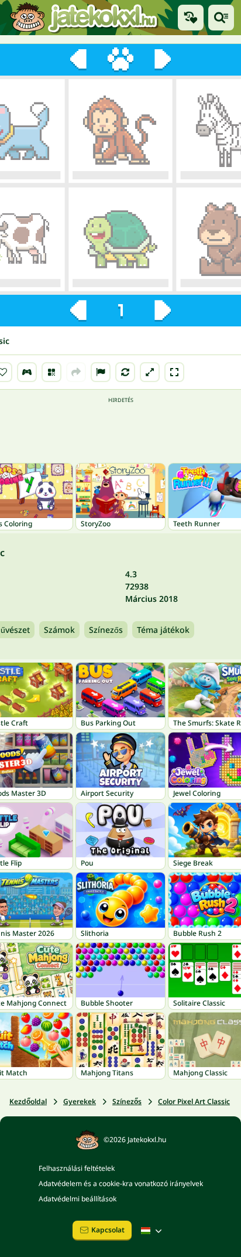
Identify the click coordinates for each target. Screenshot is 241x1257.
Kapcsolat (108, 1230)
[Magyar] (152, 1231)
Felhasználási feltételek (77, 1168)
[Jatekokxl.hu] (83, 17)
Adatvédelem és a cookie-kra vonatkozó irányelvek (121, 1183)
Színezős (106, 629)
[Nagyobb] (150, 372)
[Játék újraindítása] (125, 372)
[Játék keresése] (221, 17)
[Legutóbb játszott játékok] (191, 17)
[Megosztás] (76, 372)
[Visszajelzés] (101, 372)
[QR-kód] (51, 372)
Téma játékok (163, 629)
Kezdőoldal (28, 1101)
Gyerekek (79, 1101)
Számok (59, 629)
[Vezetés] (27, 372)
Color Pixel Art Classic (194, 1101)
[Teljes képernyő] (174, 372)
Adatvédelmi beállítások (77, 1199)
